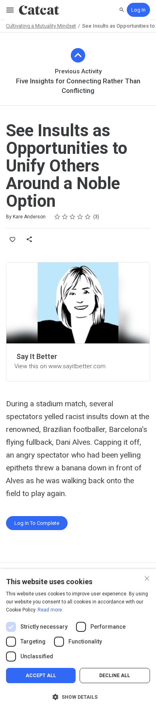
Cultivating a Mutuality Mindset (41, 26)
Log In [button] (138, 10)
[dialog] (78, 640)
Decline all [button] (114, 675)
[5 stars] (88, 216)
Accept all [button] (41, 675)
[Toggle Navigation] (10, 10)
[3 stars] (72, 216)
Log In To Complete (36, 523)
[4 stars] (80, 216)
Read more (50, 610)
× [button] (147, 578)
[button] (78, 697)
